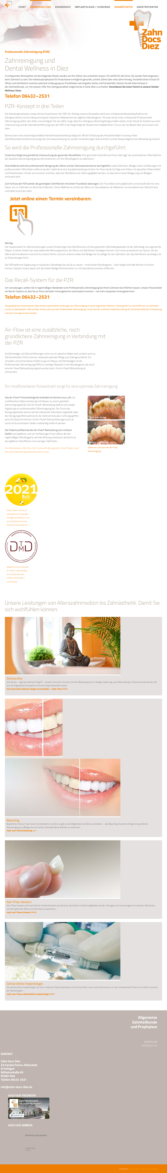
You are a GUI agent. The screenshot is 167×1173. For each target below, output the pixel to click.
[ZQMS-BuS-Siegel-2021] (21, 474)
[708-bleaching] (62, 760)
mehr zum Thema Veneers (22, 912)
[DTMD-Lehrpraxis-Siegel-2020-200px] (21, 531)
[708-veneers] (62, 841)
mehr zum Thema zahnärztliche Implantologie (31, 994)
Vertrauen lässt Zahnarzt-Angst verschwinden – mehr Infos (37, 689)
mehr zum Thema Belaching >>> (22, 830)
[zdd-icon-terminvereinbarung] (21, 205)
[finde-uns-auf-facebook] (28, 1098)
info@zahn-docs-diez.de (16, 1087)
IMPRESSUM (150, 1041)
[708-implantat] (62, 923)
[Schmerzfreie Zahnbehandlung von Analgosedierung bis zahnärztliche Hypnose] (62, 618)
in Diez (30, 1149)
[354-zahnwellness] (34, 699)
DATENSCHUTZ (149, 1045)
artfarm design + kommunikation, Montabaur (144, 1168)
